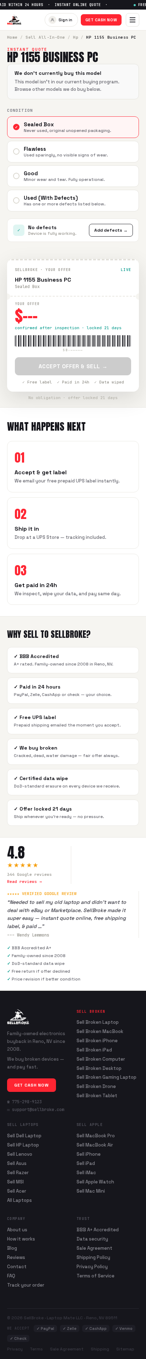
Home (12, 37)
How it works (21, 1239)
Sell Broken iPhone (97, 1041)
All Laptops (19, 1200)
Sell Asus (17, 1163)
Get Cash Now (101, 19)
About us (17, 1230)
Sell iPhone (89, 1154)
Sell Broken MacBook (100, 1031)
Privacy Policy (92, 1267)
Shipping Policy (93, 1257)
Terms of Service (95, 1276)
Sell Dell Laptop (24, 1136)
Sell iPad (86, 1163)
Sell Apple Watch (95, 1182)
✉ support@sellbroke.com (35, 1109)
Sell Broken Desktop (99, 1068)
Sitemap (125, 1349)
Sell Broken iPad (94, 1050)
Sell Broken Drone (96, 1086)
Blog (12, 1248)
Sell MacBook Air (95, 1145)
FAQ (11, 1276)
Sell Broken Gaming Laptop (106, 1077)
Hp (75, 37)
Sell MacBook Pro (96, 1136)
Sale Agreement (94, 1248)
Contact (17, 1267)
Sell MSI (15, 1182)
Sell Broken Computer (101, 1059)
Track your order (25, 1285)
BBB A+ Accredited (98, 1230)
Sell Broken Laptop (98, 1022)
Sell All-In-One (45, 37)
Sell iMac (86, 1173)
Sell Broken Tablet (97, 1096)
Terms (36, 1349)
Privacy (15, 1349)
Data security (92, 1239)
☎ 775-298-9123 (24, 1102)
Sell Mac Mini (91, 1191)
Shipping (100, 1349)
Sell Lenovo (19, 1154)
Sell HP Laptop (23, 1145)
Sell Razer (18, 1173)
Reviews (16, 1257)
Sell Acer (16, 1191)
